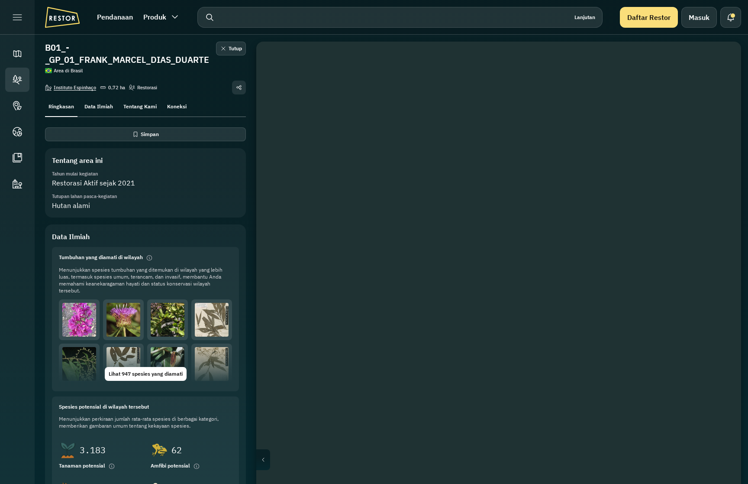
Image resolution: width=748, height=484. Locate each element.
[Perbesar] (722, 164)
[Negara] (17, 132)
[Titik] (17, 106)
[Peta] (17, 54)
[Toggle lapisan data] (722, 81)
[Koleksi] (17, 158)
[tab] (61, 105)
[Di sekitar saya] (722, 144)
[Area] (17, 80)
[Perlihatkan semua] (722, 123)
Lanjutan (584, 17)
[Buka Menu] (17, 17)
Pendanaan (115, 17)
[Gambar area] (722, 60)
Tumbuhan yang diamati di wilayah (101, 257)
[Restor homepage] (62, 17)
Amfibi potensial (170, 465)
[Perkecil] (722, 182)
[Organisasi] (17, 184)
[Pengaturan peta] (722, 102)
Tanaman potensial (82, 465)
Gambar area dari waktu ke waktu (505, 460)
